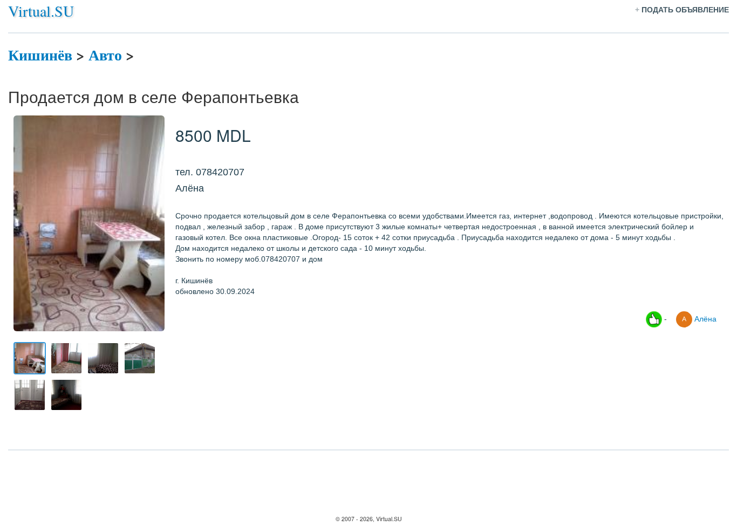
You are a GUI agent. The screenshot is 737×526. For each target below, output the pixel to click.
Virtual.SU (41, 11)
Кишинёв (40, 55)
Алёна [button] (704, 318)
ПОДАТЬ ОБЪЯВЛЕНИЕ (685, 9)
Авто (105, 55)
